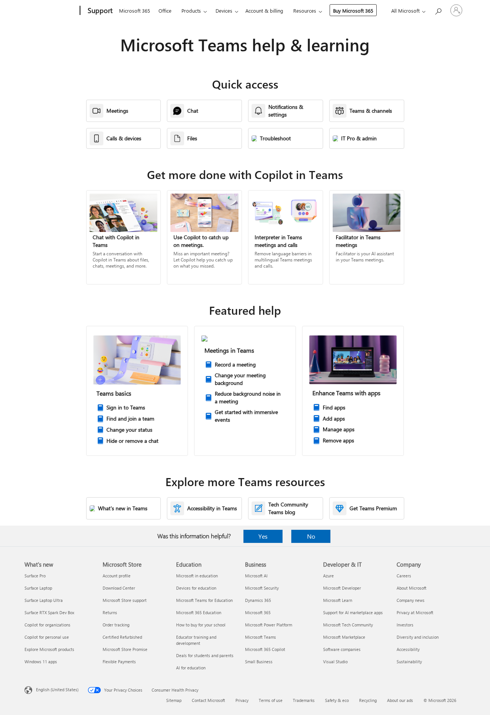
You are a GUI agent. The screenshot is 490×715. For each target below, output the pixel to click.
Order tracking (116, 625)
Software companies (342, 649)
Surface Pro (35, 576)
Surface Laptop (38, 588)
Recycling (368, 700)
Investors (405, 625)
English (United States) (57, 689)
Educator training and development (196, 640)
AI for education (191, 668)
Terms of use (271, 700)
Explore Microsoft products (49, 649)
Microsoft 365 (134, 10)
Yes (263, 536)
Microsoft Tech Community (348, 625)
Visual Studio (335, 661)
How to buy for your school (200, 625)
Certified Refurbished (122, 637)
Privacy (241, 700)
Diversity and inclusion (418, 637)
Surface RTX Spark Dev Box (49, 612)
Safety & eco (337, 700)
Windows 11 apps (40, 661)
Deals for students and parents (205, 655)
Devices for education (196, 588)
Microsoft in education (197, 576)
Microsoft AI (256, 576)
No (311, 536)
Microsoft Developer (342, 588)
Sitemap (173, 700)
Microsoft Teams (260, 637)
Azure (328, 576)
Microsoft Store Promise (125, 649)
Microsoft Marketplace (344, 637)
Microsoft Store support (125, 600)
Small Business (259, 661)
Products (191, 10)
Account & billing (264, 10)
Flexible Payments (119, 661)
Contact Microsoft (208, 700)
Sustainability (409, 661)
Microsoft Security (262, 588)
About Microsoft (411, 588)
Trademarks (304, 700)
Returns (110, 612)
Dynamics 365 (258, 600)
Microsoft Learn (337, 600)
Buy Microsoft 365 (353, 10)
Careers (404, 576)
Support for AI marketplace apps (353, 612)
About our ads (400, 700)
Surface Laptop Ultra (43, 600)
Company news (411, 600)
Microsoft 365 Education (198, 612)
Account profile (117, 576)
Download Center (119, 588)
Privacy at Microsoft (415, 612)
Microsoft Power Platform (268, 625)
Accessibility (408, 649)
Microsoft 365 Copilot (265, 649)
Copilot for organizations (47, 625)
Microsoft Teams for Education (204, 600)
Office (165, 10)
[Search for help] (438, 9)
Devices (224, 10)
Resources (304, 10)
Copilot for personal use (46, 637)
